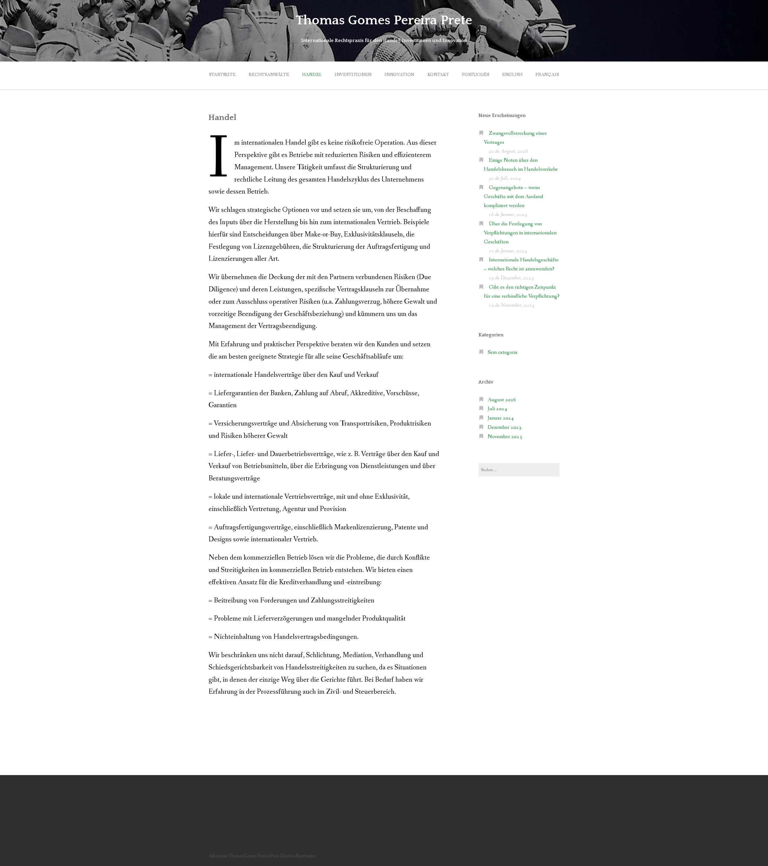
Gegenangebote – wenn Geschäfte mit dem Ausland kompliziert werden (513, 196)
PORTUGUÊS (475, 74)
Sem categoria (503, 352)
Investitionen (353, 74)
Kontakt (438, 74)
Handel (312, 74)
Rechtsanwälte (269, 74)
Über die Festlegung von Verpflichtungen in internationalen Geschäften (520, 233)
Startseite (222, 74)
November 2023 (505, 436)
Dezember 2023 (504, 427)
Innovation (399, 74)
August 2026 (502, 399)
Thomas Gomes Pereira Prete (384, 20)
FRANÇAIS (547, 74)
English (512, 74)
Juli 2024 (497, 408)
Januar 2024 (501, 418)
